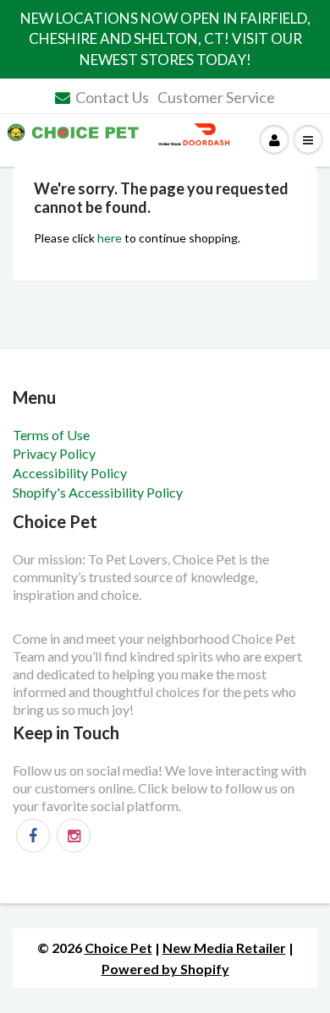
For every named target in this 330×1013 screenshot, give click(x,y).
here (109, 238)
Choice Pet (118, 947)
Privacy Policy (54, 453)
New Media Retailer (224, 947)
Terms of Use (51, 435)
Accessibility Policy (70, 473)
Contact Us (112, 97)
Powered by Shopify (165, 969)
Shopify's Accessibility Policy (98, 492)
